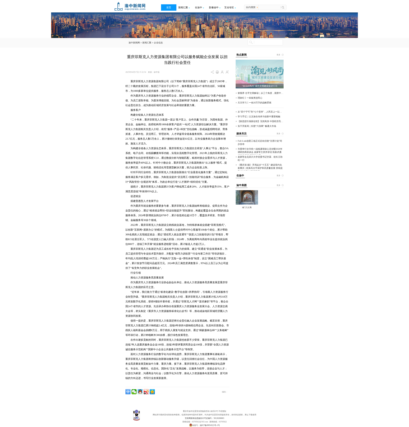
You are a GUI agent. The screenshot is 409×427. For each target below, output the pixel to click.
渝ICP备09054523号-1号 (210, 425)
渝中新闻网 (134, 42)
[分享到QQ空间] (152, 391)
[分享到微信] (134, 391)
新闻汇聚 (183, 7)
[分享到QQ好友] (140, 391)
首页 (168, 7)
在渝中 (198, 7)
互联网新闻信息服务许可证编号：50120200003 (204, 418)
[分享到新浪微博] (146, 391)
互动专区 (229, 7)
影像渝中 (214, 7)
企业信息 (158, 42)
